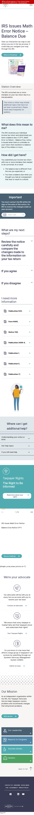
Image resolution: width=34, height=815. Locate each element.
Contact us (9, 785)
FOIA (7, 787)
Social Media (25, 785)
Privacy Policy (23, 787)
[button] (31, 512)
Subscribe (17, 785)
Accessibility (13, 787)
